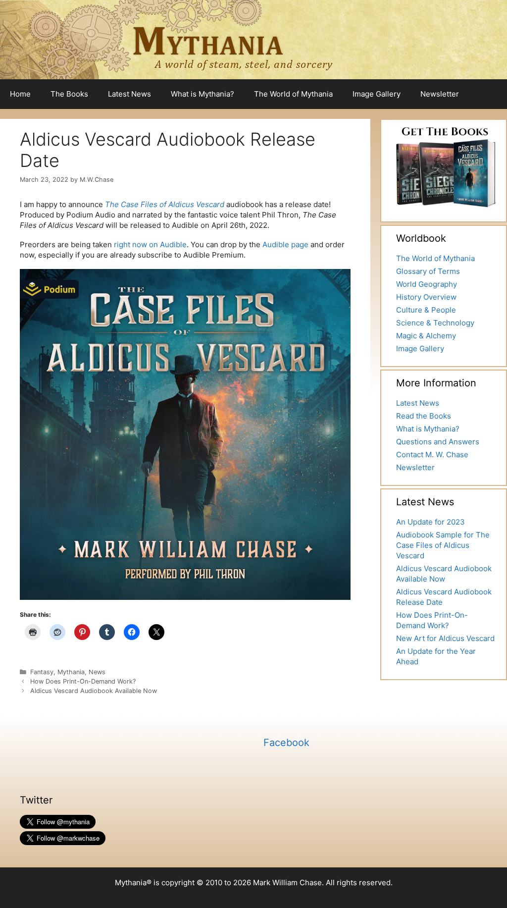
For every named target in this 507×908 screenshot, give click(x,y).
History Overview (426, 297)
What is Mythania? (202, 94)
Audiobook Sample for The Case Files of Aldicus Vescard (443, 545)
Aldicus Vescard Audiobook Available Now (93, 690)
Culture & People (426, 310)
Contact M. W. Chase (432, 454)
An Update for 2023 (430, 522)
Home (20, 94)
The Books (69, 94)
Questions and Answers (437, 441)
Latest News (129, 94)
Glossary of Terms (428, 271)
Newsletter (439, 94)
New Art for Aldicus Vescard (445, 638)
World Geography (426, 284)
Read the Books (423, 416)
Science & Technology (435, 322)
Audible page (285, 244)
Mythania (71, 672)
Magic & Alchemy (426, 335)
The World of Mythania (293, 94)
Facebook (286, 742)
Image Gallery (377, 94)
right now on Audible (150, 244)
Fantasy (41, 672)
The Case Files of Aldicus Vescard (164, 204)
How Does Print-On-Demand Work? (83, 681)
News (97, 672)
